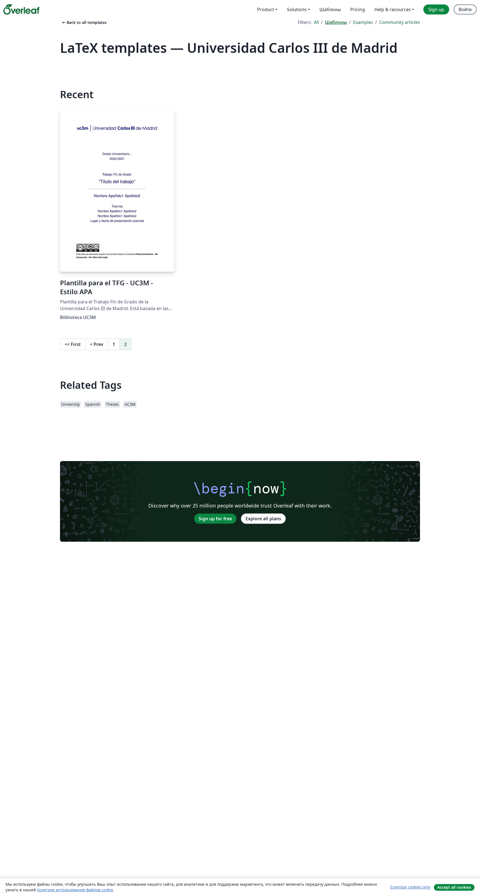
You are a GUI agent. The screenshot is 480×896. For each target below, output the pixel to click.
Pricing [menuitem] (357, 9)
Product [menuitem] (265, 9)
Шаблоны (336, 22)
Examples (363, 22)
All (316, 22)
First (73, 344)
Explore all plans (263, 519)
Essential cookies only (410, 887)
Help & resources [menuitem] (392, 9)
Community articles (399, 22)
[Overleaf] (21, 9)
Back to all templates (84, 22)
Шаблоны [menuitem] (330, 9)
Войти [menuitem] (465, 9)
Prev (96, 344)
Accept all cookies (454, 887)
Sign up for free (215, 519)
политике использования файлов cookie (75, 889)
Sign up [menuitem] (436, 9)
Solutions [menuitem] (297, 9)
